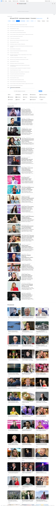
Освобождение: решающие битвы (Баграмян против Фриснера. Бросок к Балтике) (21, 46)
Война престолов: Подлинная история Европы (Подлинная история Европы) (22, 26)
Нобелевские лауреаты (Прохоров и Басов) (17, 30)
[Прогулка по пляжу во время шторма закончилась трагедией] (14, 370)
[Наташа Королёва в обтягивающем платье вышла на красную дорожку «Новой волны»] (28, 328)
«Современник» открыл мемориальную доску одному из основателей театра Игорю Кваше (26, 130)
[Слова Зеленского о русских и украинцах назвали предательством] (28, 483)
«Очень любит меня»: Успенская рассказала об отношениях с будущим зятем (26, 275)
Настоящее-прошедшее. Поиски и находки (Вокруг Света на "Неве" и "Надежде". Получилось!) (21, 55)
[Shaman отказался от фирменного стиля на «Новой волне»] (42, 469)
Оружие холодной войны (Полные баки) (16, 36)
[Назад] (52, 3)
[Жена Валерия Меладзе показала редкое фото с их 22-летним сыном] (14, 483)
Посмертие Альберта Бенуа (14, 52)
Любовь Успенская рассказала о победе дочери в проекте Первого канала (27, 198)
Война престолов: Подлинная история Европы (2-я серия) (19, 59)
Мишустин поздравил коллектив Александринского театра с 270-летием (27, 256)
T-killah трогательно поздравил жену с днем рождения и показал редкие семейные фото (27, 266)
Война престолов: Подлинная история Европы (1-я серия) (19, 40)
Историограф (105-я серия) (14, 28)
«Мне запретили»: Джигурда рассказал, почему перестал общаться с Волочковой (27, 237)
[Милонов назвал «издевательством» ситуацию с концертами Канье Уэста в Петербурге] (42, 454)
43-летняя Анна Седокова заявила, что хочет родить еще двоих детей (27, 285)
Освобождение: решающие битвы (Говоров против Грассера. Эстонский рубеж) (20, 66)
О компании (4, 505)
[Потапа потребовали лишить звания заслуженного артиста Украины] (14, 398)
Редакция (21, 505)
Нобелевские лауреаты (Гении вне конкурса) (17, 63)
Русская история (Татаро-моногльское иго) (17, 75)
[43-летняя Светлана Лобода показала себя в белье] (14, 454)
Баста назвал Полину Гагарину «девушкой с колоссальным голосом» (26, 111)
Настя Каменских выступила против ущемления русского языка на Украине (27, 140)
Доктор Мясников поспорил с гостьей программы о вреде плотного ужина (27, 227)
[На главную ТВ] (2, 1)
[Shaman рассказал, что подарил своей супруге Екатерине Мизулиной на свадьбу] (28, 412)
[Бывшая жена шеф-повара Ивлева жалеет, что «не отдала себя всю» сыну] (42, 398)
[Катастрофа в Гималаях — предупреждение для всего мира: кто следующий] (42, 328)
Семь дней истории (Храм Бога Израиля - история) (18, 57)
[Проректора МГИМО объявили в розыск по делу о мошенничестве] (28, 454)
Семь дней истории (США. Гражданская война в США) (18, 24)
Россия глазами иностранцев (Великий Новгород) (18, 32)
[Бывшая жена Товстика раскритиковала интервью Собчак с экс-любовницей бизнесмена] (28, 440)
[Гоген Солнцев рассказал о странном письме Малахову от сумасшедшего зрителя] (14, 356)
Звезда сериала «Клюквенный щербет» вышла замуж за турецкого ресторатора (27, 246)
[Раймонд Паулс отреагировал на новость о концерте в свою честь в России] (28, 313)
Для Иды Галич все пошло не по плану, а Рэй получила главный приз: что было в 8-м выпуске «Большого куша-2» (27, 149)
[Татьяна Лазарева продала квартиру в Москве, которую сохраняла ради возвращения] (14, 440)
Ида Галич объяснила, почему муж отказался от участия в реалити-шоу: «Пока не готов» (27, 295)
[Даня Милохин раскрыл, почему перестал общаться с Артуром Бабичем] (28, 497)
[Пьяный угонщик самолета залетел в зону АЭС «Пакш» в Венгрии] (14, 328)
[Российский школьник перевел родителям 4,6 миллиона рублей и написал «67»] (42, 440)
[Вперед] (54, 3)
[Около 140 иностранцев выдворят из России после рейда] (14, 384)
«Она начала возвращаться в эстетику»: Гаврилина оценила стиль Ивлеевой (27, 188)
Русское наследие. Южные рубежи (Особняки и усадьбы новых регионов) (21, 34)
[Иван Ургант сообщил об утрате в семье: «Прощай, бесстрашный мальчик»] (14, 313)
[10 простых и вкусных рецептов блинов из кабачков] (28, 398)
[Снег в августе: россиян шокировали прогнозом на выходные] (14, 497)
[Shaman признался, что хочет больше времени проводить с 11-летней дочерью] (42, 313)
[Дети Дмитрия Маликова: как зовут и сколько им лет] (28, 370)
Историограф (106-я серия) (14, 42)
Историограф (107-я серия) (14, 61)
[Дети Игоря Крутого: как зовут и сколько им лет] (28, 384)
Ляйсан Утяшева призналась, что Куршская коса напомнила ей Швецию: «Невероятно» (27, 217)
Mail (1, 505)
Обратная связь (52, 505)
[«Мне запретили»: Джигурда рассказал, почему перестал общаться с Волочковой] (42, 412)
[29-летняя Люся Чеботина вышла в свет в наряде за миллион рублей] (42, 426)
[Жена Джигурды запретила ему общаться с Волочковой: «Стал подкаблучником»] (42, 356)
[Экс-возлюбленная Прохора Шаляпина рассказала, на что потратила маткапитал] (14, 412)
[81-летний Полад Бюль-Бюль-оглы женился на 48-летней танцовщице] (14, 342)
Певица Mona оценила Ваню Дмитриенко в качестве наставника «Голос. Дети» (27, 207)
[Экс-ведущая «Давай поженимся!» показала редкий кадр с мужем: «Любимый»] (42, 384)
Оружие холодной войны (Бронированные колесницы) (18, 50)
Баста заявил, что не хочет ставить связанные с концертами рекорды (27, 169)
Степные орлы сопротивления (15, 38)
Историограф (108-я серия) (14, 77)
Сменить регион (39, 18)
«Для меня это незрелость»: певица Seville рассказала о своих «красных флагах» (27, 120)
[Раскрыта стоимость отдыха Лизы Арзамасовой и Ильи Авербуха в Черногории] (42, 483)
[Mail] (1, 1)
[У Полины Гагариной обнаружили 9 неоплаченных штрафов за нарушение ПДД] (14, 469)
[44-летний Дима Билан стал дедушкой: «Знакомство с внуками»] (28, 426)
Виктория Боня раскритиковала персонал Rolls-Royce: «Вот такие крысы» (27, 159)
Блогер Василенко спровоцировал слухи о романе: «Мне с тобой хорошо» (26, 178)
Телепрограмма (9, 16)
